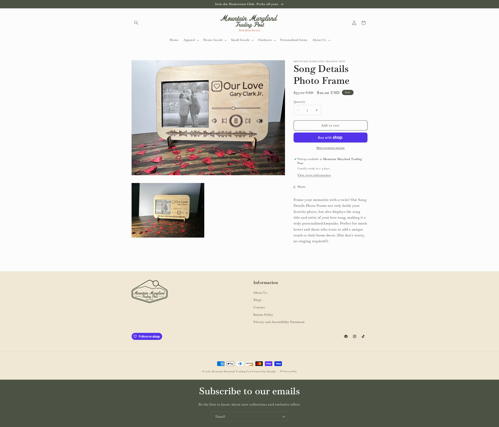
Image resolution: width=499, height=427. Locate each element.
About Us (260, 293)
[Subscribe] (283, 417)
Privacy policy (288, 371)
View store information (314, 175)
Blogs (257, 300)
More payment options (330, 147)
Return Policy (263, 315)
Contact (259, 307)
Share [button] (301, 187)
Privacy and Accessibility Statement (279, 322)
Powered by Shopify (264, 371)
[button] (136, 22)
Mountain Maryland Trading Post (231, 371)
